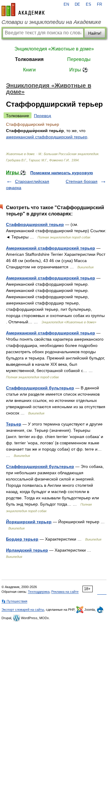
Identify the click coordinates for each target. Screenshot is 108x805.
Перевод (42, 115)
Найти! (94, 33)
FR (99, 4)
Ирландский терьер (27, 550)
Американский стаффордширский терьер (50, 248)
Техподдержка (39, 591)
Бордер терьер (22, 539)
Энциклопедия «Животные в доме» (54, 48)
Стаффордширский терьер (35, 224)
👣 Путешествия (14, 601)
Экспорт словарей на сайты (23, 609)
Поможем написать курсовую (61, 172)
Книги (29, 69)
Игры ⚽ (78, 69)
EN (66, 4)
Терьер (13, 424)
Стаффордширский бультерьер (40, 387)
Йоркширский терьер (29, 521)
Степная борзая (82, 181)
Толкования (29, 59)
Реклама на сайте (65, 591)
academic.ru (23, 9)
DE (77, 4)
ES (88, 4)
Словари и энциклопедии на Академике (51, 22)
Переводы (79, 59)
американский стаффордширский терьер (46, 136)
